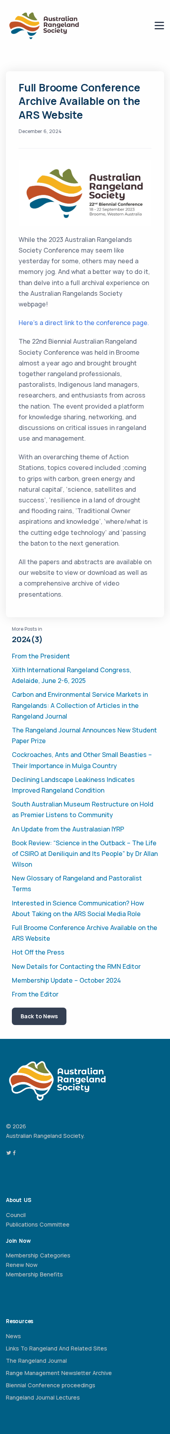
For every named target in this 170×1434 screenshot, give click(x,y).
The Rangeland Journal (36, 1360)
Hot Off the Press (38, 952)
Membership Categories (38, 1255)
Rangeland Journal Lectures (43, 1397)
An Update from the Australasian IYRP (68, 829)
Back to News (39, 1016)
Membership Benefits (34, 1274)
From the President (41, 656)
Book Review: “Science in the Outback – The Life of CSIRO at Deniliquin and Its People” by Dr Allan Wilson (85, 854)
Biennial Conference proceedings (50, 1385)
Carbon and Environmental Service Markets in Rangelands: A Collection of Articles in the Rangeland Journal (80, 705)
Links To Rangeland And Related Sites (56, 1348)
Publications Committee (38, 1224)
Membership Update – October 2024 (66, 980)
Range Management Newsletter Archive (59, 1373)
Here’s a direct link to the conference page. (84, 322)
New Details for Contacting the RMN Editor (76, 966)
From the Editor (35, 994)
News (13, 1336)
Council (16, 1215)
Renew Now (22, 1265)
